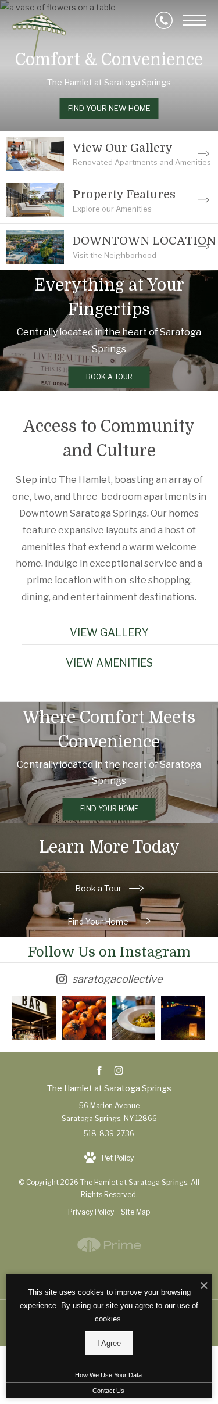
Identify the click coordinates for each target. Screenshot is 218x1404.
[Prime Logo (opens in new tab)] (109, 1256)
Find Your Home (98, 921)
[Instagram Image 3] (134, 1018)
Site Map (135, 1212)
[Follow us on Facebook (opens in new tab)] (99, 1070)
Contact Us (108, 1390)
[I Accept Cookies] (204, 1285)
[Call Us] (164, 20)
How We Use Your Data (108, 1374)
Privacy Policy (91, 1212)
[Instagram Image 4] (183, 1018)
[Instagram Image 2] (84, 1018)
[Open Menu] (194, 20)
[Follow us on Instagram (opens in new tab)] (119, 1070)
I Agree (109, 1343)
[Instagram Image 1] (34, 1018)
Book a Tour (99, 888)
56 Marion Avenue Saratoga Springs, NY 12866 (109, 1112)
